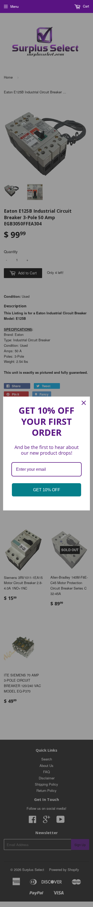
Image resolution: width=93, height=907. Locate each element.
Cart (85, 6)
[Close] (84, 403)
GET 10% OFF (46, 490)
